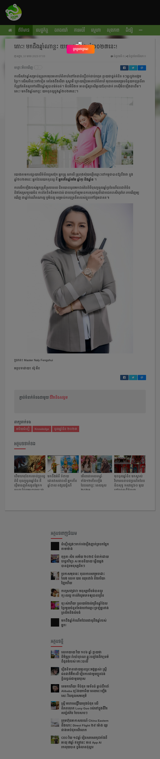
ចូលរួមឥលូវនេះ (80, 49)
